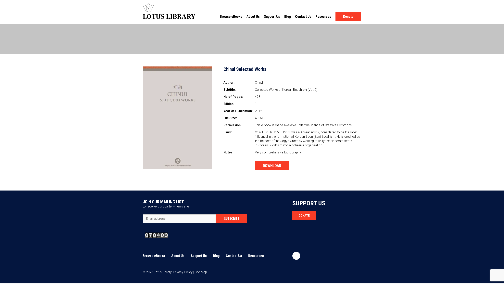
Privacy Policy (183, 272)
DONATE (304, 215)
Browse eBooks (231, 16)
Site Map (201, 272)
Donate (348, 16)
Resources (323, 16)
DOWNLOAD (272, 165)
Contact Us (303, 16)
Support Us (272, 16)
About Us (253, 16)
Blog (287, 16)
